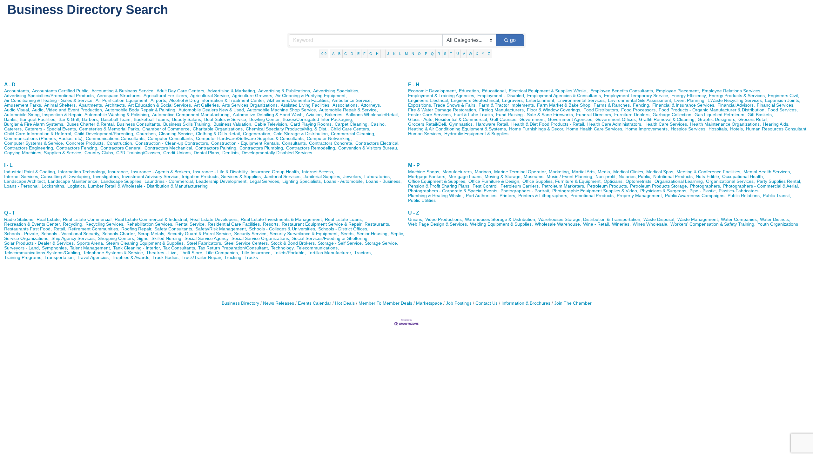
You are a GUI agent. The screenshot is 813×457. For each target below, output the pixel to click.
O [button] (419, 54)
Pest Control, (486, 186)
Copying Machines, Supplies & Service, (43, 152)
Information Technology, (82, 171)
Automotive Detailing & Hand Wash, (268, 114)
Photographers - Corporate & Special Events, (453, 191)
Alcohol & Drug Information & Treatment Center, (217, 100)
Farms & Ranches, (612, 105)
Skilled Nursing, (167, 238)
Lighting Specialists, (302, 181)
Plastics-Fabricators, (739, 191)
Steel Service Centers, (246, 243)
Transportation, (59, 257)
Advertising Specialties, (336, 91)
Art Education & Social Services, (160, 105)
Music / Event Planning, (570, 176)
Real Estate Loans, (344, 219)
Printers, (508, 195)
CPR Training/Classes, (138, 152)
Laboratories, (377, 176)
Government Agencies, (571, 119)
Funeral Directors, (594, 114)
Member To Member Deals (385, 303)
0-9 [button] (323, 54)
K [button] (394, 54)
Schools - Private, (21, 233)
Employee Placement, (678, 91)
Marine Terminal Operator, (520, 171)
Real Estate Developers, (214, 219)
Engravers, (513, 100)
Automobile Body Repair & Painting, (141, 110)
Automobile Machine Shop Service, (282, 110)
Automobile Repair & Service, (348, 110)
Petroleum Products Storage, (659, 186)
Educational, (494, 91)
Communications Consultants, (116, 138)
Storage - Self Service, (340, 243)
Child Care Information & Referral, (38, 133)
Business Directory (240, 303)
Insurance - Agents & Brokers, (161, 171)
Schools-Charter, (119, 233)
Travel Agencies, (93, 257)
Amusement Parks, (23, 105)
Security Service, (251, 233)
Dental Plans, (207, 152)
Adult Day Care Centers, (181, 91)
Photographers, (705, 186)
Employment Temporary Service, (636, 95)
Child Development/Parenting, (104, 133)
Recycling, (73, 224)
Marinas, (483, 171)
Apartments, (91, 105)
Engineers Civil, (783, 95)
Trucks (251, 257)
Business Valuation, (232, 124)
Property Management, (640, 195)
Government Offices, (616, 119)
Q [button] (432, 54)
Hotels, (737, 129)
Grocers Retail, (753, 119)
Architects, (115, 105)
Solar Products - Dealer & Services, (39, 243)
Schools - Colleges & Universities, (282, 229)
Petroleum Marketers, (563, 186)
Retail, (60, 229)
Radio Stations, (19, 219)
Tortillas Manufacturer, (330, 252)
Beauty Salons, (187, 119)
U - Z (413, 212)
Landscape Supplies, (122, 181)
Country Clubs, (99, 152)
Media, (604, 171)
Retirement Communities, (93, 229)
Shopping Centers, (116, 238)
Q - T (9, 212)
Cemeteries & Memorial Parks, (109, 129)
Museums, (534, 176)
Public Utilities (422, 200)
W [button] (470, 54)
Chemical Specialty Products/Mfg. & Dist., (287, 129)
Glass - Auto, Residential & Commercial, (448, 119)
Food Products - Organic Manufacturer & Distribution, (712, 110)
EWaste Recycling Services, (735, 100)
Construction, (120, 143)
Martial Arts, (584, 171)
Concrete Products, (85, 143)
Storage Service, (381, 243)
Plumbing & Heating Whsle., (436, 195)
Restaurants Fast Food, (28, 229)
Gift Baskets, (760, 114)
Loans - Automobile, (344, 181)
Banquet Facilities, (38, 119)
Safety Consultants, (173, 229)
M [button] (406, 54)
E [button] (358, 54)
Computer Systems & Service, (34, 143)
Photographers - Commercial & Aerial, (761, 186)
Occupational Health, (743, 176)
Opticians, (614, 181)
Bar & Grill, (69, 119)
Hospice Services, (689, 129)
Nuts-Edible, (708, 176)
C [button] (345, 54)
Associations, (346, 105)
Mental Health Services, (767, 171)
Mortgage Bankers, (427, 176)
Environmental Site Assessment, (640, 100)
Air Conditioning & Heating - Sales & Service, (49, 100)
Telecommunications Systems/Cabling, (42, 252)
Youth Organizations (777, 224)
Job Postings (459, 303)
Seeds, (348, 233)
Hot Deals (345, 303)
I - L (8, 165)
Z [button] (489, 54)
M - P (414, 165)
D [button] (352, 54)
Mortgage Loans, (465, 176)
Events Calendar (314, 303)
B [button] (339, 54)
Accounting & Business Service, (123, 91)
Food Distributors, (601, 110)
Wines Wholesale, (651, 224)
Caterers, (13, 129)
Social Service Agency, (207, 238)
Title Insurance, (256, 252)
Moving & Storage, (503, 176)
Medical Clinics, (628, 171)
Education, (469, 91)
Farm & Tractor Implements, (507, 105)
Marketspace (429, 303)
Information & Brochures (525, 303)
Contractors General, (121, 148)
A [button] (333, 54)
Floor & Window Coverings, (554, 110)
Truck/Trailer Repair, (202, 257)
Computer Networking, (329, 138)
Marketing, (559, 171)
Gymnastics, (461, 124)
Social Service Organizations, (261, 238)
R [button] (439, 54)
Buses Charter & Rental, (90, 124)
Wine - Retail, (596, 224)
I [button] (382, 54)
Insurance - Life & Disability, (221, 171)
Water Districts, (775, 219)
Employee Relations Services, (732, 91)
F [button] (364, 54)
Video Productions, (444, 219)
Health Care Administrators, (614, 124)
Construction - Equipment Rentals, (245, 143)
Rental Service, (190, 224)
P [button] (426, 54)
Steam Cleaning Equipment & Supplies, (145, 243)
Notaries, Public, (635, 176)
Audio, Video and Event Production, (67, 110)
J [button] (388, 54)
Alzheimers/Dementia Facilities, (298, 100)
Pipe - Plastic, (703, 191)
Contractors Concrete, (331, 143)
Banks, (11, 119)
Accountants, (17, 91)
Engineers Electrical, (428, 100)
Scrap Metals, (151, 233)
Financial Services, (776, 105)
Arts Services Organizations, (250, 105)
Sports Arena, (90, 243)
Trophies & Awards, (131, 257)
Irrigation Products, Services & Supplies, (222, 176)
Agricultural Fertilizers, (166, 95)
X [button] (477, 54)
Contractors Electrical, (377, 143)
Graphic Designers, (717, 119)
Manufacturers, (457, 171)
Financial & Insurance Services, (684, 105)
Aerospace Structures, (119, 95)
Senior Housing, (373, 233)
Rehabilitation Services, (149, 224)
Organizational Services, (730, 181)
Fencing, (641, 105)
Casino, (378, 124)
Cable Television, (271, 124)
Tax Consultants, (179, 248)
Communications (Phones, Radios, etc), (44, 138)
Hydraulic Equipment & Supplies (476, 133)
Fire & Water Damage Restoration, (442, 110)
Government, (533, 119)
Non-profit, (606, 176)
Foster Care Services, (430, 114)
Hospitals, (718, 129)
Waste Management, (698, 219)
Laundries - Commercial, (169, 181)
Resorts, (271, 224)
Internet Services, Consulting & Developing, (47, 176)
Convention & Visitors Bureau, (368, 148)
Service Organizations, (27, 238)
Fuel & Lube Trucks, (474, 114)
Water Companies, (739, 219)
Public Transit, (777, 195)
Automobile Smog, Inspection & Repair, (43, 114)
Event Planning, (690, 100)
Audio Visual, (17, 110)
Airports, (159, 100)
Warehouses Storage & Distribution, (500, 219)
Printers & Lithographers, (543, 195)
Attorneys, (371, 105)
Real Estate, (49, 219)
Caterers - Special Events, (51, 129)
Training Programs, (23, 257)
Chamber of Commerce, (166, 129)
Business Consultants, (139, 124)
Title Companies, (222, 252)
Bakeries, (334, 114)
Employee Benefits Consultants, (622, 91)
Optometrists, (639, 181)
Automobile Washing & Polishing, (117, 114)
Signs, (143, 238)
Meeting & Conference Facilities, (709, 171)
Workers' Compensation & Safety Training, (713, 224)
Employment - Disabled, (501, 95)
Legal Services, (265, 181)
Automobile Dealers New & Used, (211, 110)
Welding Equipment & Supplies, (501, 224)
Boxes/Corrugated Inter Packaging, (318, 119)
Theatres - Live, (162, 252)
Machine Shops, (424, 171)
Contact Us (486, 303)
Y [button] (483, 54)
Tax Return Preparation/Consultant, (233, 248)
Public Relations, (744, 195)
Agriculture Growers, (252, 95)
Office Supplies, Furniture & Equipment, (562, 181)
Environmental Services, (581, 100)
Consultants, (294, 143)
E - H (414, 84)
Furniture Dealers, (632, 114)
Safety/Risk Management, (221, 229)
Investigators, (106, 176)
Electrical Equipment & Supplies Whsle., (548, 91)
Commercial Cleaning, (353, 133)
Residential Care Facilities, (234, 224)
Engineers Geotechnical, (475, 100)
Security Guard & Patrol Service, (199, 233)
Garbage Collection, (673, 114)
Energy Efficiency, (689, 95)
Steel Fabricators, (204, 243)
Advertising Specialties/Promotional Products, (49, 95)
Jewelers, (352, 176)
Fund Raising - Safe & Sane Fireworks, (535, 114)
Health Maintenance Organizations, (725, 124)
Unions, (415, 219)
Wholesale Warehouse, (558, 224)
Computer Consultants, (171, 138)
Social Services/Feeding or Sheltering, (330, 238)
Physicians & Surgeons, (664, 191)
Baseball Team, (116, 119)
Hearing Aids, (776, 124)
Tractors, (363, 252)
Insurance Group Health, (275, 171)
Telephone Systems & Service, (113, 252)
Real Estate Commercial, (88, 219)
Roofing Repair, (136, 229)
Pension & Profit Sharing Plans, (439, 186)
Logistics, (76, 186)
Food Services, (783, 110)
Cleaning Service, (176, 133)
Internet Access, (318, 171)
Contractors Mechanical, (168, 148)
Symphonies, (55, 248)
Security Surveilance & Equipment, (304, 233)
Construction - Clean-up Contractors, (172, 143)
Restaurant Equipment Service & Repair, (322, 224)
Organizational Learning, (679, 181)
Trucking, (233, 257)
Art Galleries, (207, 105)
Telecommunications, (318, 248)
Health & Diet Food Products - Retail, (548, 124)
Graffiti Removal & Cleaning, (667, 119)
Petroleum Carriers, (520, 186)
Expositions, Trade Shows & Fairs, (442, 105)
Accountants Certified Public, (61, 91)
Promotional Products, (592, 195)
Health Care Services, (666, 124)
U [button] (457, 54)
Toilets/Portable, (290, 252)
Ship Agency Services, (73, 238)
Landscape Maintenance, (73, 181)
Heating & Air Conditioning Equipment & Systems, (457, 129)
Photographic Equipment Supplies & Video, (595, 191)
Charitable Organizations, (218, 129)
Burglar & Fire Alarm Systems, (34, 124)
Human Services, (425, 133)
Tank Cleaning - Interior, (137, 248)
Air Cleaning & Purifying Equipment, (311, 95)
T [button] (451, 54)
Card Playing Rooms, (311, 124)
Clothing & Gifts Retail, (218, 133)
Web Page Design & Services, (438, 224)
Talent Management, (90, 248)
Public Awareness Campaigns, (695, 195)
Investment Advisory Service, (151, 176)
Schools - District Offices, (343, 229)
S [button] (445, 54)
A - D (10, 84)
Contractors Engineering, (29, 148)
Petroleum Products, (607, 186)
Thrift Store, (192, 252)
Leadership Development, (222, 181)
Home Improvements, (647, 129)
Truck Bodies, (166, 257)
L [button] (400, 54)
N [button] (413, 54)
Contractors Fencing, (77, 148)
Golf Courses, (504, 119)
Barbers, (90, 119)
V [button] (464, 54)
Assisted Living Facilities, (306, 105)
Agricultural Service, (210, 95)
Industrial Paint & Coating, (30, 171)
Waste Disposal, (659, 219)
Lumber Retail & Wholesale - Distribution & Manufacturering (148, 186)
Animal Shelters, (60, 105)
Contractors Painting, (216, 148)
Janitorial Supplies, (322, 176)
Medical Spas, (660, 171)
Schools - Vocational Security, (70, 233)
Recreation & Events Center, (32, 224)
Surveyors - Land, (22, 248)
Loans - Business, (384, 181)
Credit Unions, (177, 152)
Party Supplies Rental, (779, 181)
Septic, (397, 233)
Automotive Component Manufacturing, (191, 114)
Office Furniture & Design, (494, 181)
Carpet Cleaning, (352, 124)
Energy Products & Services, (737, 95)
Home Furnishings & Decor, (536, 129)
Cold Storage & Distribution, (301, 133)
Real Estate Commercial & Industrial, (151, 219)
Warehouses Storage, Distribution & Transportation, (590, 219)
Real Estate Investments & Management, (282, 219)
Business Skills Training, (187, 124)
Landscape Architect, (25, 181)
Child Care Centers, (350, 129)
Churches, (146, 133)
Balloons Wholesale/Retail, (372, 114)
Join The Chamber (573, 303)
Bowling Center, (265, 119)
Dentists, (231, 152)
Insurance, (118, 171)
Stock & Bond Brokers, (293, 243)
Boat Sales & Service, (225, 119)
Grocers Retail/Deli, (427, 124)
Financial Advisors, (736, 105)
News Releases (278, 303)
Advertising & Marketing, (231, 91)
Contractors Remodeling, (311, 148)
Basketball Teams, (152, 119)
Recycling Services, (104, 224)
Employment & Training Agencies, (441, 95)
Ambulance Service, (352, 100)
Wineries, (621, 224)
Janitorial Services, (283, 176)
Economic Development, (432, 91)
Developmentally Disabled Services (277, 152)
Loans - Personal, (22, 186)
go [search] (513, 40)
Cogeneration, (257, 133)
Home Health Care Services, (594, 129)
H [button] (377, 54)
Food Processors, (639, 110)
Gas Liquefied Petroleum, (720, 114)
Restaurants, (377, 224)
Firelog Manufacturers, (502, 110)
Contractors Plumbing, (261, 148)
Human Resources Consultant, (777, 129)
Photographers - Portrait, (525, 191)
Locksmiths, (53, 186)
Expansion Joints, (782, 100)
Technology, (283, 248)
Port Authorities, (482, 195)
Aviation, (314, 114)
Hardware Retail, (492, 124)
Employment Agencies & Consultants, (564, 95)
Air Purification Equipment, (122, 100)
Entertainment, (540, 100)
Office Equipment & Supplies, (437, 181)
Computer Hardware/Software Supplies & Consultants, (250, 138)
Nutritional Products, (673, 176)
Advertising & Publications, (284, 91)
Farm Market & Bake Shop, (564, 105)
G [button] (370, 54)
